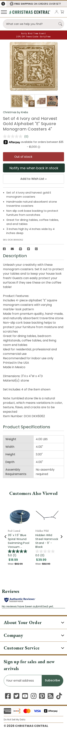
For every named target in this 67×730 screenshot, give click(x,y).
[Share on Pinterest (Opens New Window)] (36, 248)
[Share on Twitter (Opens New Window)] (28, 248)
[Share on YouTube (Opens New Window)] (25, 696)
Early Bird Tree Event (33, 33)
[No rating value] (13, 136)
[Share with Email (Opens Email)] (12, 248)
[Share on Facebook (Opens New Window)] (4, 248)
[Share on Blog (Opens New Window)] (50, 696)
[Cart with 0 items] (62, 11)
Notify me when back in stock (33, 168)
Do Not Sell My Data (14, 719)
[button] (3, 4)
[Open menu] (4, 12)
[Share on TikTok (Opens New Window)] (59, 696)
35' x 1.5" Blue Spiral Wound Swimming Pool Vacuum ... (18, 541)
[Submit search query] (60, 23)
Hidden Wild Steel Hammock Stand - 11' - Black (46, 541)
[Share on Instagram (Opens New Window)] (33, 696)
